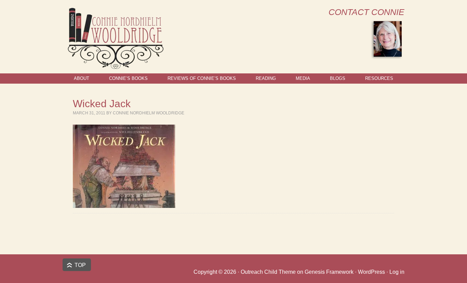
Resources (379, 78)
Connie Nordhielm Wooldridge (148, 113)
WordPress (371, 272)
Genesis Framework (329, 272)
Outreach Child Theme (268, 272)
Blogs (337, 78)
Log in (396, 272)
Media (303, 78)
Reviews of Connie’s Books (202, 78)
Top (80, 265)
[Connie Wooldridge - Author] (115, 66)
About (81, 78)
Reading (266, 78)
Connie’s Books (128, 78)
